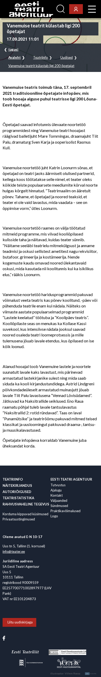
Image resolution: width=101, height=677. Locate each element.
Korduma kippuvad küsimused (25, 514)
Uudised (66, 58)
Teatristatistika (18, 498)
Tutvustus (58, 485)
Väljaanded (59, 500)
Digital (91, 673)
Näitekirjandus (17, 485)
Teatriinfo (40, 58)
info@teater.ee (14, 551)
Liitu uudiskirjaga (20, 622)
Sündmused (59, 506)
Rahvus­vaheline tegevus (26, 504)
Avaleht (14, 58)
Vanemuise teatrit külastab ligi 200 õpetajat (41, 66)
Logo (54, 516)
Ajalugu (56, 490)
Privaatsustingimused (19, 519)
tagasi (13, 49)
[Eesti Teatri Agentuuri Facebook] (4, 638)
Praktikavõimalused (66, 511)
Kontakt (57, 495)
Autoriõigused (17, 492)
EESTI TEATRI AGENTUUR (71, 479)
